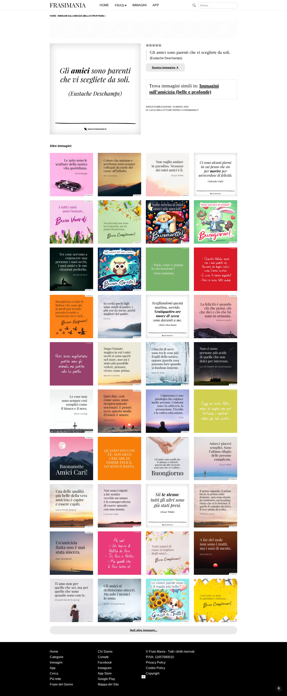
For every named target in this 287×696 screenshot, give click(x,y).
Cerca (54, 673)
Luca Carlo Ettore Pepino (165, 110)
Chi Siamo (105, 651)
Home (54, 651)
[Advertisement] (143, 30)
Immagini (56, 662)
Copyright (152, 673)
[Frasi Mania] (68, 5)
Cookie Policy (155, 668)
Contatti (103, 657)
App (52, 668)
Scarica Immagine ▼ (165, 67)
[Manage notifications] (279, 688)
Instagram (104, 668)
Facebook (105, 662)
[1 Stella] (147, 45)
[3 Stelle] (153, 45)
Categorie (56, 657)
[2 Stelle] (150, 45)
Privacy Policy (156, 662)
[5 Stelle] (159, 45)
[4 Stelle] (156, 45)
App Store (105, 673)
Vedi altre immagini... (143, 630)
